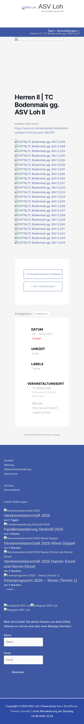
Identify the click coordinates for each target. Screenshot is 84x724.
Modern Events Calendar (48, 435)
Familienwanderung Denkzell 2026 (33, 529)
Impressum (11, 473)
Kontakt (8, 460)
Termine (9, 485)
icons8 (25, 711)
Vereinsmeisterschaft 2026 (27, 515)
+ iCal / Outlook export (43, 286)
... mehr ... (10, 589)
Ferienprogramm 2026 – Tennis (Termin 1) (40, 580)
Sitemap (9, 465)
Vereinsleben (12, 489)
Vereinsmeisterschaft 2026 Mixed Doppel (39, 543)
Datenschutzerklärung (17, 469)
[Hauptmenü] (42, 22)
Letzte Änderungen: (16, 501)
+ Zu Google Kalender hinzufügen (43, 274)
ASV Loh (50, 6)
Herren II (41, 314)
